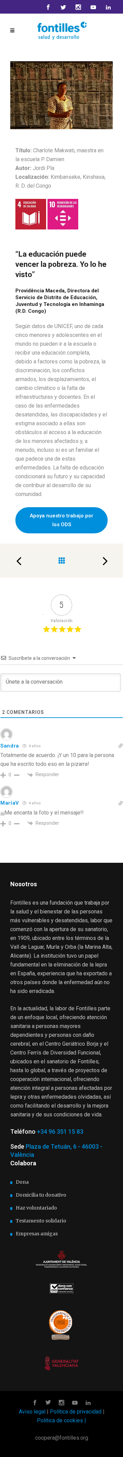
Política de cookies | (61, 1420)
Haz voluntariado (36, 1208)
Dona (22, 1182)
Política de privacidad (75, 1411)
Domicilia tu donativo (41, 1195)
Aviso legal (32, 1411)
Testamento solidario (41, 1221)
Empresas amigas (37, 1234)
